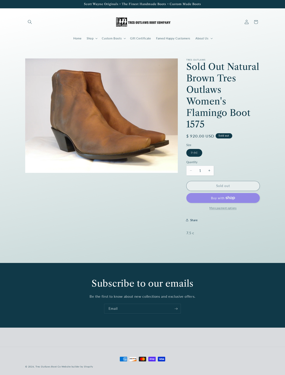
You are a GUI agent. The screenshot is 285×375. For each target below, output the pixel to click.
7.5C (196, 154)
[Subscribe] (176, 309)
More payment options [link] (223, 208)
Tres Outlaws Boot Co (48, 366)
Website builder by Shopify (77, 366)
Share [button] (194, 220)
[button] (30, 22)
